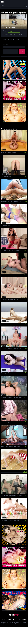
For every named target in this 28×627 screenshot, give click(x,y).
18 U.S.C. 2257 (22, 619)
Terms (9, 619)
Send (22, 51)
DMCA (14, 619)
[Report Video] (22, 35)
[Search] (25, 6)
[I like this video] (3, 31)
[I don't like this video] (6, 31)
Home (4, 619)
